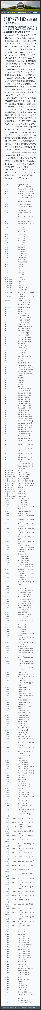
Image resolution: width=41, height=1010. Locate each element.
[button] (20, 10)
